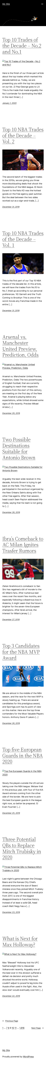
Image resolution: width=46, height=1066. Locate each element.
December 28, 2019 (11, 512)
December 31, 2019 (10, 207)
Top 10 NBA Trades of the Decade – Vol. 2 (23, 136)
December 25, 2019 (11, 813)
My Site (6, 4)
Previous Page (10, 1021)
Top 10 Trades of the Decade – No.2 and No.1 (21, 46)
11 (16, 1028)
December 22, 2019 (11, 996)
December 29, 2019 (11, 413)
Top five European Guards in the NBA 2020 (22, 756)
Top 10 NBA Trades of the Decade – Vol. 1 (23, 239)
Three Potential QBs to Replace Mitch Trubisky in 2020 (21, 848)
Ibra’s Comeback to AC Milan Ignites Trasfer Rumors (22, 545)
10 (13, 1028)
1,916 (21, 1028)
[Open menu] (42, 4)
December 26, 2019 (11, 723)
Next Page (37, 1028)
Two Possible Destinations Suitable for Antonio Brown (18, 448)
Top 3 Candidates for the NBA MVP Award (21, 652)
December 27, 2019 (11, 619)
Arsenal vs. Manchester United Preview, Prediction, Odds (20, 346)
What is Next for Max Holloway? (20, 942)
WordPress (28, 1056)
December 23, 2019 (11, 912)
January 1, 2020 (9, 103)
